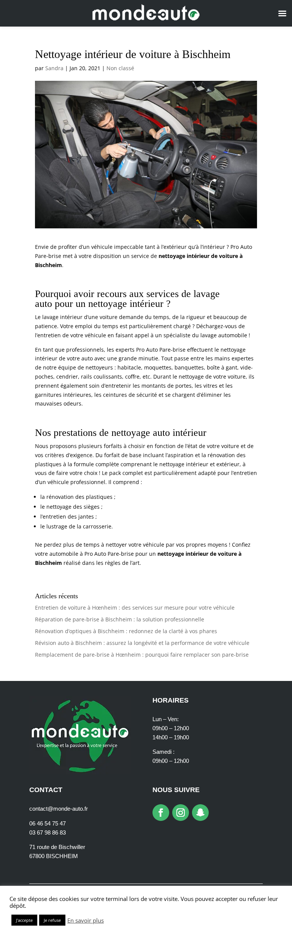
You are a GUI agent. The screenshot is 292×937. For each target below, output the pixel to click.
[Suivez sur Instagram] (180, 812)
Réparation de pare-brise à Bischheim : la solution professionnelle (119, 619)
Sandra (54, 68)
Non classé (120, 68)
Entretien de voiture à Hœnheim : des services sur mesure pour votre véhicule (135, 607)
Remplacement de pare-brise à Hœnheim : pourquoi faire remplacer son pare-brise (142, 654)
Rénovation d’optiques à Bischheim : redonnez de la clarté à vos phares (126, 631)
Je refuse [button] (52, 920)
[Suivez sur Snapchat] (200, 812)
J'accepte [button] (24, 920)
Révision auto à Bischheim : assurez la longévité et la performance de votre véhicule (142, 642)
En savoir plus (85, 920)
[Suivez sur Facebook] (160, 812)
